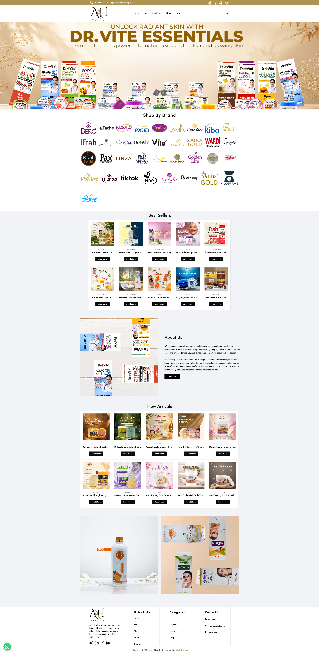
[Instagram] (221, 3)
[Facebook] (210, 3)
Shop (145, 13)
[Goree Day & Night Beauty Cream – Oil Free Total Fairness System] (131, 234)
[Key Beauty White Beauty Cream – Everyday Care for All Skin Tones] (96, 426)
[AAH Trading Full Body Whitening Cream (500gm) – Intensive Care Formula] (222, 475)
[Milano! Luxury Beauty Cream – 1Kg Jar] (127, 475)
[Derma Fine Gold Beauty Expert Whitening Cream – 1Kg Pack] (222, 426)
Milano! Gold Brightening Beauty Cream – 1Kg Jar (106, 495)
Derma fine (127, 444)
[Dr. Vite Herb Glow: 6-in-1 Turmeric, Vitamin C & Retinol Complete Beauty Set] (102, 279)
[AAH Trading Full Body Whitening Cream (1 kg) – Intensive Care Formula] (191, 475)
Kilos (159, 492)
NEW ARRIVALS (96, 444)
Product (156, 13)
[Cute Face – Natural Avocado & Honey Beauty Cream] (102, 234)
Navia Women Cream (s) (159, 252)
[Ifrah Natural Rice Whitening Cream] (216, 234)
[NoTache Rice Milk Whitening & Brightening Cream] (131, 279)
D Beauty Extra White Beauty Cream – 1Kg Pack (137, 447)
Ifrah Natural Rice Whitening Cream (221, 252)
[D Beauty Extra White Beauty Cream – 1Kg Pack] (127, 426)
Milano (96, 492)
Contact (179, 13)
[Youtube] (227, 3)
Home (136, 13)
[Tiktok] (216, 3)
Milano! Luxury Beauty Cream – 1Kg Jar (132, 495)
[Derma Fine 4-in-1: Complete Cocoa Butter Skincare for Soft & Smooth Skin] (216, 279)
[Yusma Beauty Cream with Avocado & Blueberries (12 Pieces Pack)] (159, 426)
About (169, 13)
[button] (7, 647)
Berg (188, 250)
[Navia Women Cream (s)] (159, 234)
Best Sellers (102, 250)
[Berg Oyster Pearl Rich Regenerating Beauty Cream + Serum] (188, 279)
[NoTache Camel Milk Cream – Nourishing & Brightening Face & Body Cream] (191, 426)
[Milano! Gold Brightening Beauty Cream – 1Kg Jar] (96, 475)
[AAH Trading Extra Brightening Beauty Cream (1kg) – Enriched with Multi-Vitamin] (159, 475)
